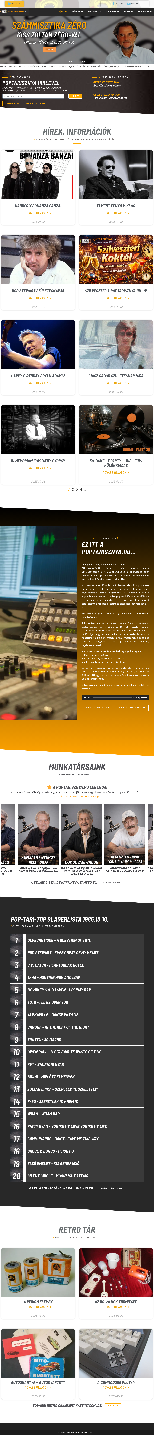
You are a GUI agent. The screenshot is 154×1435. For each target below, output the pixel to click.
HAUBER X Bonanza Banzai (38, 205)
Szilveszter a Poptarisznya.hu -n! (116, 290)
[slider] (144, 697)
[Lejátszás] (85, 697)
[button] (69, 61)
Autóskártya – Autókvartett (38, 1382)
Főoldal (63, 11)
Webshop (128, 11)
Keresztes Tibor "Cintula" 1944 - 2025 (122, 859)
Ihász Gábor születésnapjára (116, 375)
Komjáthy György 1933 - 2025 (36, 859)
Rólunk (76, 11)
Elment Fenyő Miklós (116, 205)
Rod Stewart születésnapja (38, 290)
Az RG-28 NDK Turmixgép (116, 1301)
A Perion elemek (38, 1301)
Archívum (111, 11)
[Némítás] (139, 697)
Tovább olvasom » (38, 213)
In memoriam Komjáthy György (38, 460)
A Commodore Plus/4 (116, 1382)
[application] (115, 697)
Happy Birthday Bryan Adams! (38, 375)
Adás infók (93, 11)
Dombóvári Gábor (79, 862)
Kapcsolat (143, 11)
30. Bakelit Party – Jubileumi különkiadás (116, 463)
